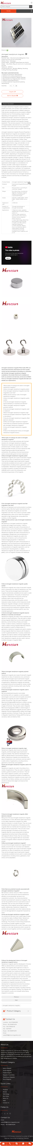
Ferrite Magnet (7, 1070)
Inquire (11, 91)
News (4, 1100)
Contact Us (6, 1102)
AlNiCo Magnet (7, 1068)
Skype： (5, 1030)
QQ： (4, 1028)
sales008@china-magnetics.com (12, 1035)
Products (5, 1089)
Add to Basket (11, 95)
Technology (6, 1094)
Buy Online (6, 1096)
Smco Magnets (7, 1079)
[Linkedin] (4, 1113)
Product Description (8, 103)
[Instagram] (10, 1113)
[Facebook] (2, 1113)
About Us (5, 1098)
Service (5, 1091)
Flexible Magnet (7, 1072)
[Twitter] (7, 1113)
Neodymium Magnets (9, 1077)
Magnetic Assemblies (9, 1075)
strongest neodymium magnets (11, 1005)
